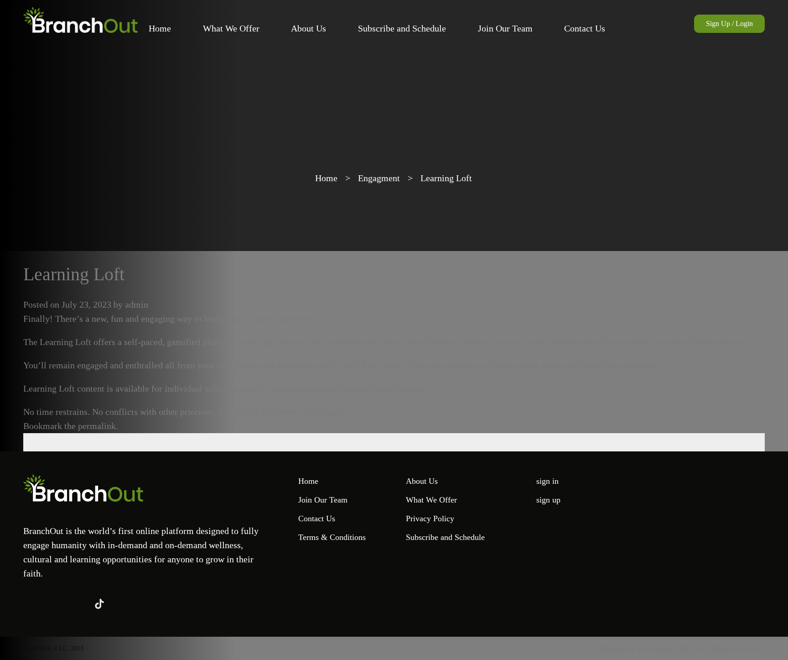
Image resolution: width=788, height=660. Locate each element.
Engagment (379, 178)
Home (160, 28)
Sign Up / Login (729, 23)
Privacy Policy (430, 518)
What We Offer (231, 28)
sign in (547, 481)
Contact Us (584, 28)
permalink (97, 426)
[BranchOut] (80, 20)
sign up (548, 499)
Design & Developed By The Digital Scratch (682, 648)
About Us (308, 28)
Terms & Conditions (332, 537)
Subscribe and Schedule (402, 28)
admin (136, 304)
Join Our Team (505, 28)
